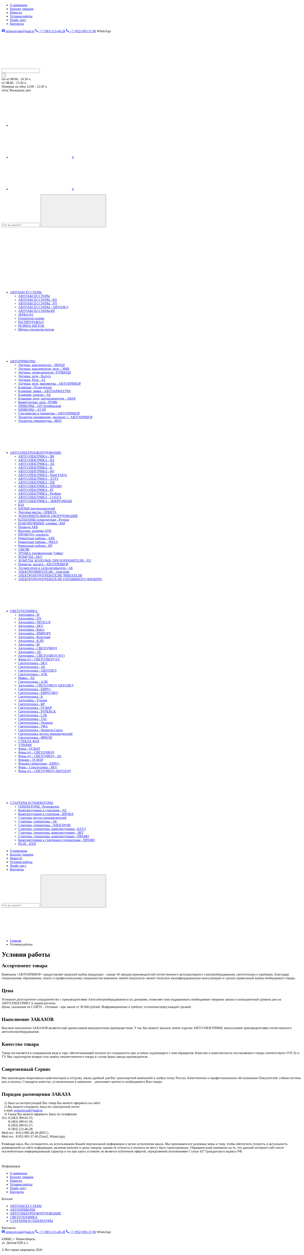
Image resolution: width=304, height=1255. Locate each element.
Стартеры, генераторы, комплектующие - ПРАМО (53, 836)
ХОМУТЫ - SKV (30, 557)
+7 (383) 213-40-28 (51, 31)
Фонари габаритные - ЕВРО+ (39, 763)
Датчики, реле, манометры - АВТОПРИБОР (49, 383)
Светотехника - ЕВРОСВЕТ (38, 693)
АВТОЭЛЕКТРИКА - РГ (36, 490)
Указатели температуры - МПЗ (39, 421)
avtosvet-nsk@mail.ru (19, 31)
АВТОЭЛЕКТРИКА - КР (36, 471)
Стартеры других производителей (42, 817)
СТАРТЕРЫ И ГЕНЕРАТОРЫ (32, 803)
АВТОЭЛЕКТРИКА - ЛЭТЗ (38, 478)
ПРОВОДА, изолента (33, 534)
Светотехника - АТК (32, 674)
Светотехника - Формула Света (40, 730)
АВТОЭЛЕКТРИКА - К (35, 467)
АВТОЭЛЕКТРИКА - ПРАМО (40, 486)
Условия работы (21, 16)
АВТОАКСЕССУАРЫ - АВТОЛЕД (43, 307)
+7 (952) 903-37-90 (82, 31)
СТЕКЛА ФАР (28, 741)
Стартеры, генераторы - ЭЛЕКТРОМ (44, 825)
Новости (16, 12)
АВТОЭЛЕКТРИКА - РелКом (39, 493)
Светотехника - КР (31, 704)
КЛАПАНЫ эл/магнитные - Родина (43, 519)
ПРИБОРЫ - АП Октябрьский (39, 406)
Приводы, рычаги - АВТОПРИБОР (43, 564)
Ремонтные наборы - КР (35, 545)
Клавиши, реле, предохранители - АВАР (47, 398)
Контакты (17, 23)
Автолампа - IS (28, 614)
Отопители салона (31, 318)
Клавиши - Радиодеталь (35, 387)
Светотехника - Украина (35, 722)
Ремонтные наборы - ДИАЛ (38, 542)
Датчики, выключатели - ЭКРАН (41, 365)
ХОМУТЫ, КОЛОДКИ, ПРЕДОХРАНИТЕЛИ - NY (54, 560)
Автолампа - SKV (30, 626)
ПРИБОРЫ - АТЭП (32, 409)
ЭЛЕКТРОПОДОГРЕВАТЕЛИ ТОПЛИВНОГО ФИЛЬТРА (60, 579)
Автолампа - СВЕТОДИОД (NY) (41, 655)
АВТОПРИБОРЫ (23, 361)
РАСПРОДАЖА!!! (31, 322)
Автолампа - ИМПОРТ (34, 633)
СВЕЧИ (23, 549)
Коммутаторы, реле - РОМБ (37, 402)
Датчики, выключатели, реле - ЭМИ (43, 368)
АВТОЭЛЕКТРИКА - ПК (36, 482)
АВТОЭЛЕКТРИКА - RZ (36, 460)
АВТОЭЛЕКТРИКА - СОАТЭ (39, 497)
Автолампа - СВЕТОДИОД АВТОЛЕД (45, 685)
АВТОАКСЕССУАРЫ (26, 292)
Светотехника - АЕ (31, 667)
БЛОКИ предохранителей (36, 508)
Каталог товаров (21, 9)
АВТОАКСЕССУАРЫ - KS (37, 299)
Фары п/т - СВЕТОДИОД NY (39, 659)
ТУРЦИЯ (25, 745)
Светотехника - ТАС (32, 719)
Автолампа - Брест (31, 629)
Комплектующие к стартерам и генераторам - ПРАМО (56, 840)
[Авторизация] (41, 125)
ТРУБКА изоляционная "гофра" (41, 553)
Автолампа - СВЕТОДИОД (37, 648)
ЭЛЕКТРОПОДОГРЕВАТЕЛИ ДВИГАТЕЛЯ (50, 575)
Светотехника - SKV (33, 663)
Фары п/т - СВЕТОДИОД (36, 752)
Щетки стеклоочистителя (36, 329)
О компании (18, 5)
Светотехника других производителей (45, 734)
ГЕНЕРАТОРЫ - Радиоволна (38, 806)
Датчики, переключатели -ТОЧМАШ (44, 372)
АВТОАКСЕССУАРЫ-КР (36, 311)
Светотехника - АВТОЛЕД (37, 670)
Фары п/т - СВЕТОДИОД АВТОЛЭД (44, 771)
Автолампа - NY (30, 618)
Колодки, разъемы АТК (34, 531)
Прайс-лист (18, 20)
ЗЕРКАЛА (25, 314)
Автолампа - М (28, 644)
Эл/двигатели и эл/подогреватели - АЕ (45, 568)
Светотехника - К (30, 696)
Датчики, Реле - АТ (31, 380)
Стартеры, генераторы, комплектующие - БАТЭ (52, 829)
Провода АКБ (28, 527)
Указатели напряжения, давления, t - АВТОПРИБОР (55, 417)
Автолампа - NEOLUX (34, 622)
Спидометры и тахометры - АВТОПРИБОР (49, 413)
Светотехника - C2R (32, 715)
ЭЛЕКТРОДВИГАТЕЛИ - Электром (43, 571)
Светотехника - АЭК (33, 681)
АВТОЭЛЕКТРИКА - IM (36, 456)
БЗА (21, 504)
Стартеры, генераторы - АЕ (37, 821)
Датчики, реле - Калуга (34, 376)
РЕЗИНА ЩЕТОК (31, 325)
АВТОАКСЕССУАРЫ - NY (37, 303)
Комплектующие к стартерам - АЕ (42, 810)
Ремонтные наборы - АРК (36, 538)
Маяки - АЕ (26, 678)
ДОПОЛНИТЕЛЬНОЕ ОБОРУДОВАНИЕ (48, 516)
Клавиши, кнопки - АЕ (34, 394)
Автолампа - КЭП (31, 640)
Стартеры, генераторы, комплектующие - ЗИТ (51, 832)
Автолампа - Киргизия (34, 637)
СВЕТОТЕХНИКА (24, 611)
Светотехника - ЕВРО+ (34, 689)
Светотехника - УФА (33, 726)
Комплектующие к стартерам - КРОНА (46, 814)
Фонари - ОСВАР (30, 760)
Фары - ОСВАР (29, 748)
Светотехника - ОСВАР (35, 707)
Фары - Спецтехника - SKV (37, 767)
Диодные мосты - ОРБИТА (37, 512)
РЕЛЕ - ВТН (27, 843)
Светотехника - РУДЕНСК (37, 711)
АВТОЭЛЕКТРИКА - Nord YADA (42, 475)
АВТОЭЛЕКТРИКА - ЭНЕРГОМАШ (45, 501)
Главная (15, 940)
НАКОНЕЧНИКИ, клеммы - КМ (41, 523)
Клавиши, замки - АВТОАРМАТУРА (44, 391)
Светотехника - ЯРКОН (35, 737)
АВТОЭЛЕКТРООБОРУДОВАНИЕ (36, 452)
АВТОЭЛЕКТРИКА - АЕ (36, 464)
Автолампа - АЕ (29, 652)
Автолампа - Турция (32, 700)
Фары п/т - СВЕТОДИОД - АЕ (39, 756)
